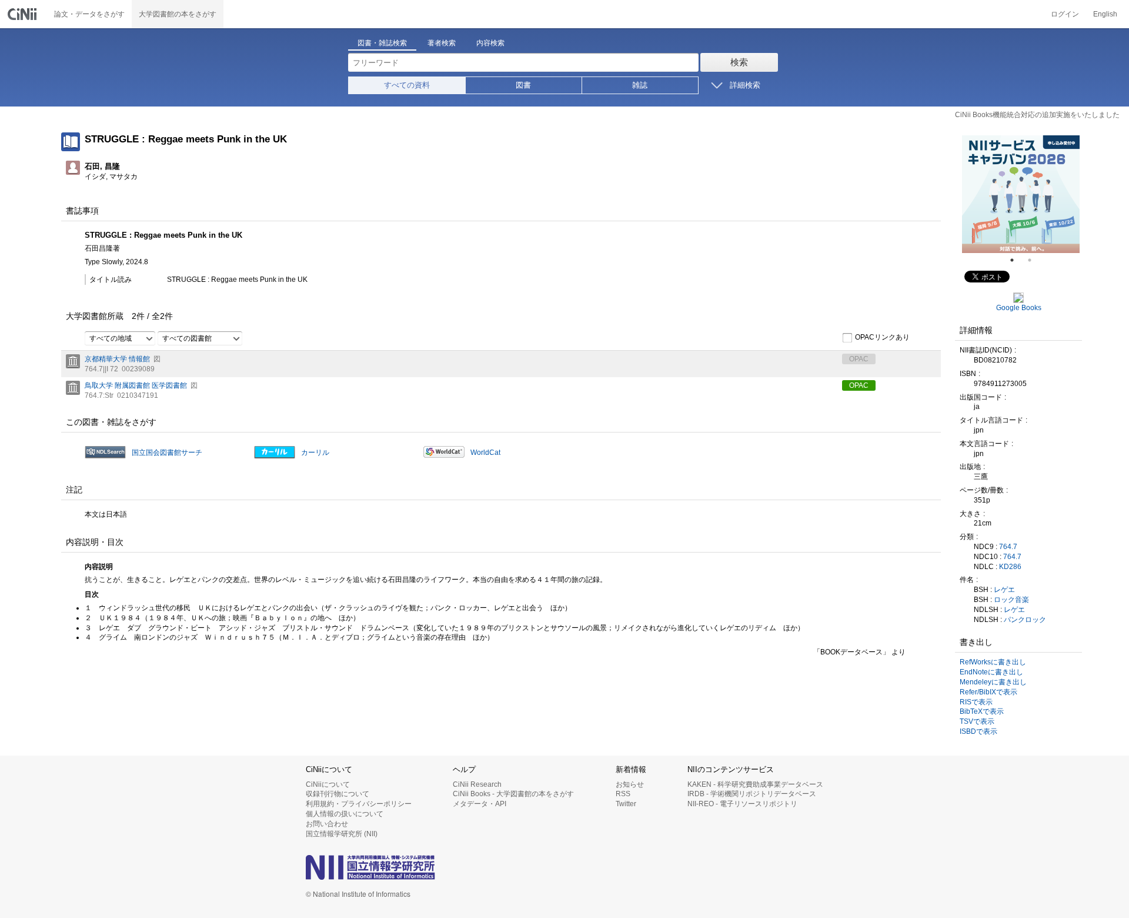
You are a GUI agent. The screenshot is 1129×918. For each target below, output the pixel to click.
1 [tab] (1017, 260)
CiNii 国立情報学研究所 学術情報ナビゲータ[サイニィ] (23, 14)
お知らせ (630, 784)
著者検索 (441, 43)
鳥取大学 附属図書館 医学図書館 (136, 385)
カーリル (315, 452)
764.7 (1008, 547)
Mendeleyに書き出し (993, 682)
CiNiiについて (328, 784)
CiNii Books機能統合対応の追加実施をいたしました (1037, 115)
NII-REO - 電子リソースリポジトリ (742, 804)
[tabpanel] (1020, 194)
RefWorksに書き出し (993, 662)
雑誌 (639, 85)
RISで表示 (976, 702)
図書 (523, 85)
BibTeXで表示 (982, 711)
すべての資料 (407, 85)
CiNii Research (477, 784)
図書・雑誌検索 (382, 43)
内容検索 (490, 43)
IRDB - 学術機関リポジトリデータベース (751, 794)
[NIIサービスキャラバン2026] (1021, 194)
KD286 (1010, 567)
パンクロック (1025, 620)
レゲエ (1004, 590)
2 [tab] (1034, 260)
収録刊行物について (337, 794)
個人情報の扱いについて (344, 814)
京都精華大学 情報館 (117, 359)
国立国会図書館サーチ (167, 452)
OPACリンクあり (882, 337)
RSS (623, 794)
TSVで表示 (977, 721)
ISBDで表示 (978, 731)
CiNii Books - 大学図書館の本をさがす (513, 794)
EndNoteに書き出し (991, 672)
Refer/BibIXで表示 (988, 692)
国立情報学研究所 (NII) (342, 834)
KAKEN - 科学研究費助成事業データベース (755, 784)
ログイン (1065, 14)
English (1105, 14)
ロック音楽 (1011, 600)
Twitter (626, 804)
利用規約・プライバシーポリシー (359, 804)
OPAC (859, 385)
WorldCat (485, 452)
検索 (739, 62)
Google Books (1018, 308)
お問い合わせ (327, 824)
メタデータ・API (479, 804)
